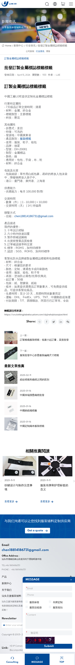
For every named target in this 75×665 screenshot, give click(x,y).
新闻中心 (18, 46)
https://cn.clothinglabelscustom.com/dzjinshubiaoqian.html (36, 314)
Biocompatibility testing (21, 650)
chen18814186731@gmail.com (33, 216)
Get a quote (35, 530)
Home (8, 46)
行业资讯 (31, 46)
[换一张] (40, 640)
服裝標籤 (25, 138)
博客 (48, 51)
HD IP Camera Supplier (21, 646)
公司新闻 (30, 51)
